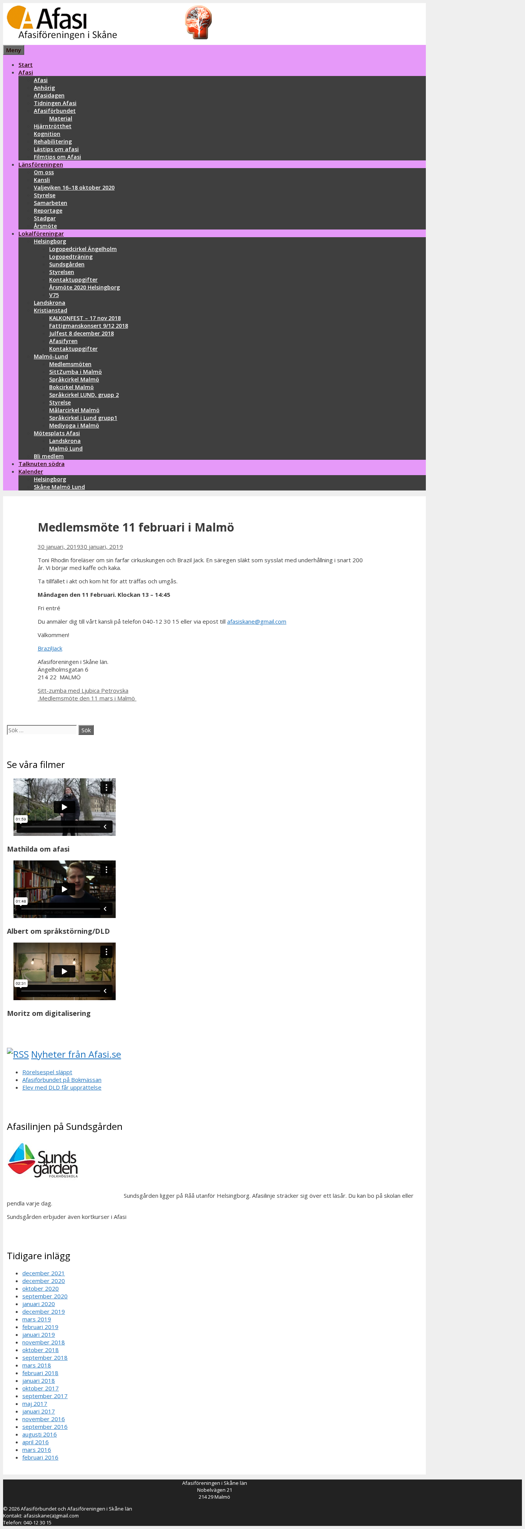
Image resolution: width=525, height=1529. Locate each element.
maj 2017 (34, 1403)
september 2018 (45, 1357)
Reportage (48, 210)
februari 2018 (40, 1373)
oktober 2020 (40, 1288)
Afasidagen (49, 95)
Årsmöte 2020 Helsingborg (84, 287)
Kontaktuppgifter (73, 279)
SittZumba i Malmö (75, 371)
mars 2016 (36, 1449)
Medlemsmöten (70, 364)
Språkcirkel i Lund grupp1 (83, 417)
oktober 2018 (40, 1350)
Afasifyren (63, 341)
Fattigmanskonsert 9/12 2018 (88, 325)
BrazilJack (50, 648)
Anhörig (44, 87)
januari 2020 (38, 1304)
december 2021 (43, 1273)
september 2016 (45, 1426)
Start (25, 64)
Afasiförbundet (55, 110)
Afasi (25, 72)
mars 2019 (36, 1319)
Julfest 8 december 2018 (81, 333)
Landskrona (49, 302)
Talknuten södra (41, 463)
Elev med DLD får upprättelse (61, 1087)
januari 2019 (38, 1334)
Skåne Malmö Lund (59, 486)
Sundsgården (67, 264)
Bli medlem (49, 456)
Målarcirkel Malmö (74, 410)
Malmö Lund (66, 448)
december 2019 (43, 1311)
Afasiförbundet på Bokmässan (61, 1079)
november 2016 (43, 1419)
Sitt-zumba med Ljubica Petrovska (83, 690)
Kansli (42, 179)
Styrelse (44, 195)
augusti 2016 (39, 1434)
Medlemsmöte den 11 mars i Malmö (87, 698)
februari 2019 (40, 1327)
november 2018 (43, 1342)
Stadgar (45, 218)
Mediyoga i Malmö (74, 425)
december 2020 (43, 1281)
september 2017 (45, 1396)
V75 (54, 295)
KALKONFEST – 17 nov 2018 (85, 318)
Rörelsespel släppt (47, 1072)
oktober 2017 (40, 1388)
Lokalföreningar (41, 233)
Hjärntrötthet (52, 126)
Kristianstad (50, 310)
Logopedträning (71, 256)
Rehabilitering (53, 141)
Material (60, 118)
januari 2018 (38, 1380)
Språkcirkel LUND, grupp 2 (84, 394)
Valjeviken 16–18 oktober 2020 (74, 187)
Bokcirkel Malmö (71, 387)
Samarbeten (50, 202)
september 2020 (45, 1296)
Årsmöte (45, 226)
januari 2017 (38, 1411)
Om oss (44, 172)
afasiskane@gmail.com (256, 621)
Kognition (47, 133)
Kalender (30, 471)
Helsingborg (50, 241)
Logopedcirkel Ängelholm (83, 249)
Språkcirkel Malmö (74, 379)
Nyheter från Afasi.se (76, 1054)
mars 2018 (36, 1365)
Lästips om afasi (56, 149)
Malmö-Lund (51, 356)
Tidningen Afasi (55, 103)
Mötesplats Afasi (57, 433)
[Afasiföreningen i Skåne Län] (107, 41)
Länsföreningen (40, 164)
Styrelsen (61, 272)
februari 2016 (40, 1457)
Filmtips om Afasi (57, 156)
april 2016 (35, 1442)
